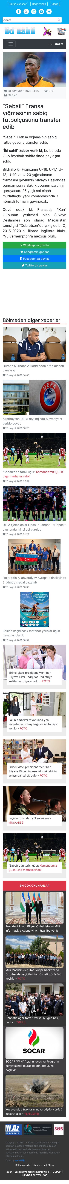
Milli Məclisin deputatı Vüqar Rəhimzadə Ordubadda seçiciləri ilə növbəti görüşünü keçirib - (33, 974)
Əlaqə (54, 3)
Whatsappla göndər (35, 245)
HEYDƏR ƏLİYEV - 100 (34, 1175)
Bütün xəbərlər (18, 3)
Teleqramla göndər (36, 252)
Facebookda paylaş (35, 258)
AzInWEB (20, 1160)
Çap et (12, 95)
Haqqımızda (39, 3)
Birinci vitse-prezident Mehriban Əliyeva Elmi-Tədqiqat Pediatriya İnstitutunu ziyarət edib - (30, 677)
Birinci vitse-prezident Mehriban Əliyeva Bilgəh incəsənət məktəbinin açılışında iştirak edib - (32, 771)
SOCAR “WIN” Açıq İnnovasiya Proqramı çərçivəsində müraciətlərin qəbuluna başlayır (32, 1066)
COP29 (57, 1172)
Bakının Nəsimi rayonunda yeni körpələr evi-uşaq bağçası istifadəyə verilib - (32, 724)
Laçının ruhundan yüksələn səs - (29, 820)
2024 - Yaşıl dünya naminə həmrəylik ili (28, 1172)
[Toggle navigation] (11, 43)
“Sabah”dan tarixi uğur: (32, 868)
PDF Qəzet (56, 44)
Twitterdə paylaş (36, 265)
